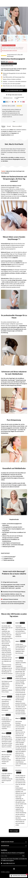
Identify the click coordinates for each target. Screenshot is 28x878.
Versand (9, 126)
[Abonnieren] (23, 856)
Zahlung (3, 126)
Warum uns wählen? (17, 126)
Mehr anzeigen (14, 831)
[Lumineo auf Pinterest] (14, 869)
